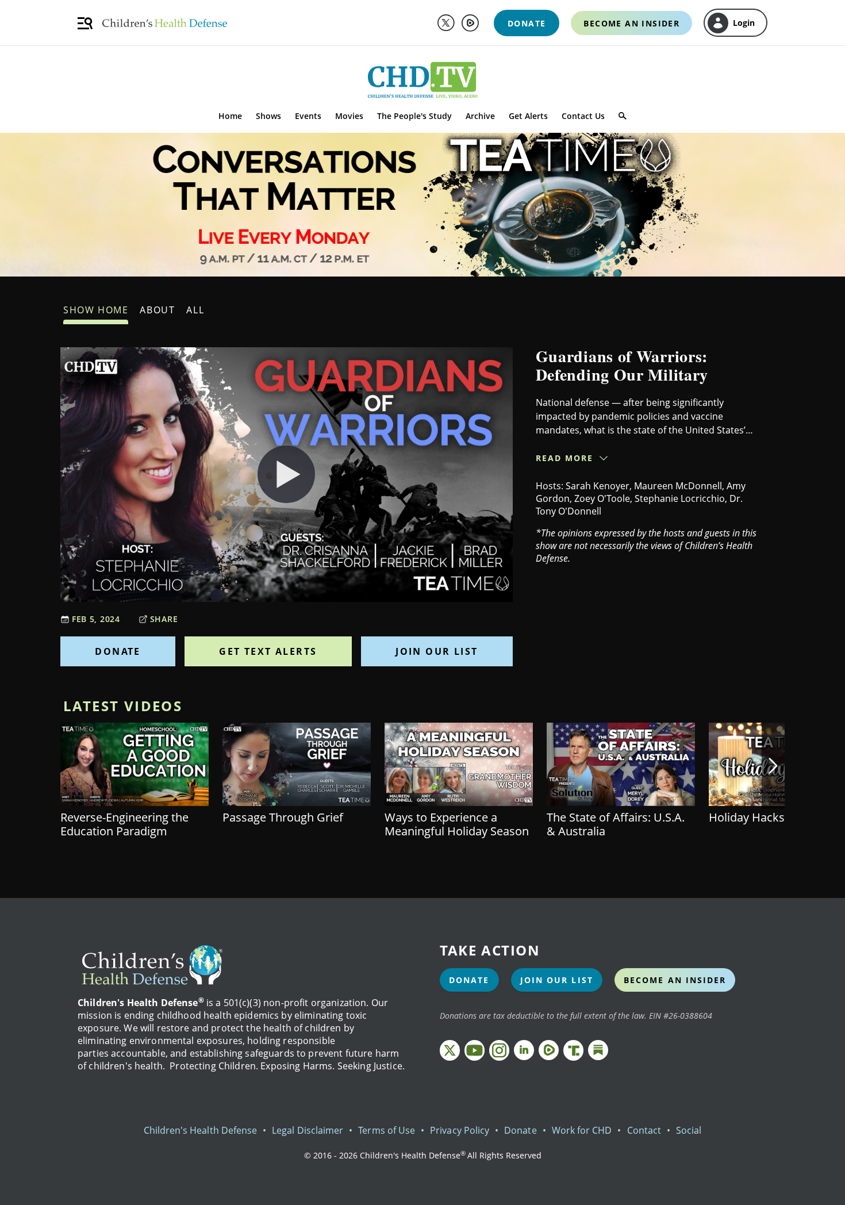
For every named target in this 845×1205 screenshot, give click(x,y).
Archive (480, 115)
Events (308, 115)
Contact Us (583, 115)
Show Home (95, 310)
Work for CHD (582, 1130)
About (157, 310)
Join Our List (436, 651)
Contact (644, 1130)
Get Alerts (528, 115)
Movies (349, 115)
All (195, 310)
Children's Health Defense (201, 1130)
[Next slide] (773, 766)
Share (164, 618)
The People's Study (414, 115)
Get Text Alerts (268, 651)
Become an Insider (675, 979)
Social (688, 1130)
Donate (117, 651)
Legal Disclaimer (307, 1130)
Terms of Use (386, 1130)
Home (230, 115)
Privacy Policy (459, 1130)
